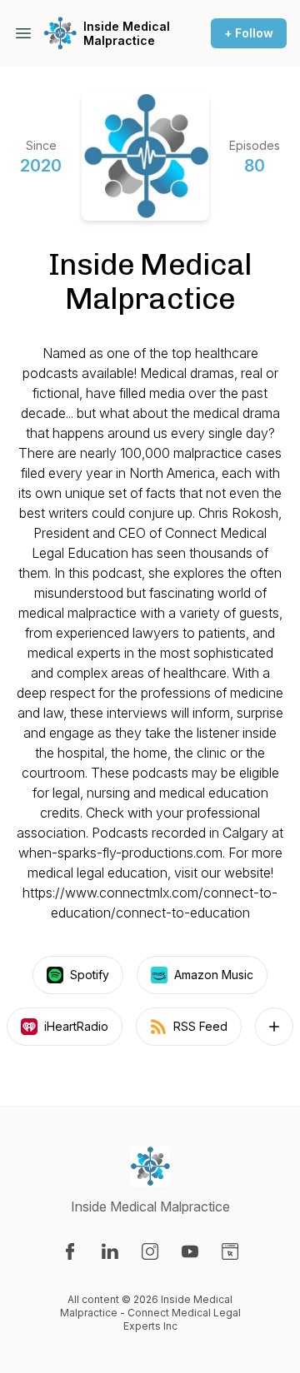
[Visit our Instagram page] (150, 1251)
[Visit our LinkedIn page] (110, 1251)
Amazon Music (213, 975)
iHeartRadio (76, 1026)
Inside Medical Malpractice (126, 33)
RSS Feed (200, 1026)
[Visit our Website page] (230, 1251)
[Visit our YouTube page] (190, 1251)
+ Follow (248, 33)
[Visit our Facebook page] (70, 1251)
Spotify (89, 975)
